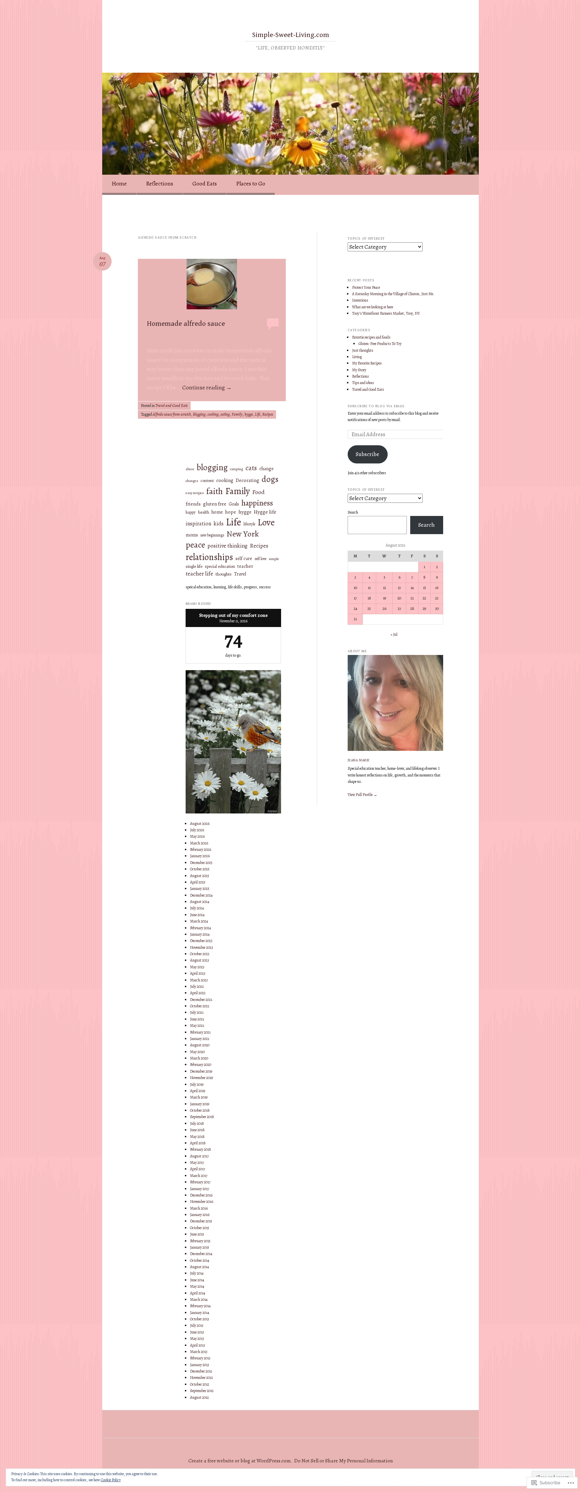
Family (237, 414)
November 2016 (201, 1201)
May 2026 (197, 836)
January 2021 (199, 1038)
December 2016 (201, 1195)
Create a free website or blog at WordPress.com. (240, 1460)
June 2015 (197, 1234)
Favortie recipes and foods (371, 337)
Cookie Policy (111, 1480)
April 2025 (197, 882)
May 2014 (197, 1286)
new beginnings (212, 535)
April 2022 (197, 993)
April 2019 (197, 1091)
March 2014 (198, 1299)
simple (274, 558)
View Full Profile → (362, 794)
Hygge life (265, 511)
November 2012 (201, 1377)
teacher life (199, 574)
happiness (257, 502)
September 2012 (202, 1390)
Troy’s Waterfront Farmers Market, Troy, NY (386, 313)
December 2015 (201, 1221)
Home (119, 183)
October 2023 (199, 954)
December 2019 (201, 1071)
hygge (248, 414)
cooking (213, 414)
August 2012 (199, 1397)
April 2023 (197, 973)
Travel (240, 574)
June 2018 (197, 1130)
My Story (359, 370)
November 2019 (201, 1077)
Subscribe (367, 454)
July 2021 (196, 1012)
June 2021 (197, 1019)
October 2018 (200, 1110)
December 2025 (201, 862)
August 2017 (199, 1156)
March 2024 (199, 921)
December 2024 (201, 895)
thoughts (224, 574)
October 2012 (199, 1384)
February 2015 (200, 1241)
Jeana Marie (359, 760)
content (207, 480)
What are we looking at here (372, 307)
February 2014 (200, 1306)
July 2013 (196, 1325)
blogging (199, 414)
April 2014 (197, 1293)
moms (192, 535)
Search (353, 512)
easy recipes (195, 492)
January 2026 (200, 856)
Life (257, 414)
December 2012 (201, 1371)
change (266, 469)
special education (220, 566)
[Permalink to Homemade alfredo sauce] (212, 286)
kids (219, 523)
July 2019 (196, 1084)
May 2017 (197, 1162)
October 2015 (199, 1227)
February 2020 (200, 1064)
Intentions (360, 300)
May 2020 (197, 1051)
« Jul (394, 634)
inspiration (198, 523)
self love (260, 558)
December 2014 (201, 1253)
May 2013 (197, 1338)
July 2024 (197, 908)
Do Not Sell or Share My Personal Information (343, 1460)
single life (194, 566)
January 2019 (199, 1104)
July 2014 (196, 1273)
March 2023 (199, 980)
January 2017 (199, 1188)
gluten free (214, 503)
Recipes (267, 414)
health (203, 512)
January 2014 (199, 1312)
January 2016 (199, 1214)
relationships (209, 557)
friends (193, 504)
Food (258, 492)
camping (236, 469)
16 (436, 587)
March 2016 (199, 1208)
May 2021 (197, 1025)
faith (214, 491)
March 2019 (198, 1097)
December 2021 (201, 999)
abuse (190, 469)
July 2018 (197, 1123)
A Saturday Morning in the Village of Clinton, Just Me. (393, 294)
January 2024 (199, 934)
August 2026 (199, 823)
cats (251, 468)
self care (243, 559)
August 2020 (199, 1045)
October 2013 (199, 1319)
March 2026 (199, 843)
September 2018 (202, 1116)
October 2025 (199, 869)
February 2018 (200, 1149)
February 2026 (200, 849)
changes (192, 480)
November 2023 (201, 947)
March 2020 (199, 1058)
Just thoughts (362, 350)
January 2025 (199, 888)
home (217, 512)
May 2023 (197, 967)
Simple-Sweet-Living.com (290, 35)
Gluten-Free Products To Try (379, 343)
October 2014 (199, 1260)
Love (266, 522)
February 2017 (200, 1182)
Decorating (247, 480)
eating (225, 414)
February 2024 (200, 928)
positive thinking (227, 546)
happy (191, 512)
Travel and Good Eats (171, 405)
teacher (245, 566)
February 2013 (200, 1358)
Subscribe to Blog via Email (376, 406)
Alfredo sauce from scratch (172, 414)
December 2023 (201, 940)
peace (195, 545)
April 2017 (197, 1169)
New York (243, 534)
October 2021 (199, 1006)
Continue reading (207, 387)
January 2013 (199, 1364)
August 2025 (199, 875)
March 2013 (198, 1351)
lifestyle (249, 524)
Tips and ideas (363, 382)
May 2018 (197, 1136)
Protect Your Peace (366, 287)
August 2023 (199, 960)
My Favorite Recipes (367, 363)
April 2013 (197, 1345)
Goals (234, 504)
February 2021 (200, 1032)
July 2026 (197, 830)
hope (230, 512)
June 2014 (197, 1280)
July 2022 (197, 986)
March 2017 (198, 1175)
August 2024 (199, 901)
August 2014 (199, 1267)
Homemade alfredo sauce (186, 324)
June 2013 (197, 1332)
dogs (270, 479)
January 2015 (199, 1247)
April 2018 (198, 1143)
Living (357, 356)
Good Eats (204, 183)
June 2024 (197, 914)
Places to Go (250, 183)
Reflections (159, 183)
